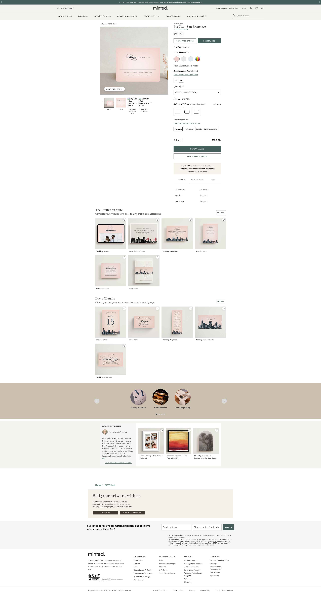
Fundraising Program (192, 570)
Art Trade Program (191, 567)
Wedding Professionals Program (193, 574)
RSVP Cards (110, 485)
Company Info (140, 556)
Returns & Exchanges (167, 563)
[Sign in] (251, 8)
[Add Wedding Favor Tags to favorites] (124, 345)
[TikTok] (95, 575)
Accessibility (205, 590)
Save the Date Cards (137, 251)
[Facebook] (89, 575)
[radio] (176, 80)
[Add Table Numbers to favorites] (124, 308)
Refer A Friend (215, 572)
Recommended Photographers (215, 567)
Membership (214, 575)
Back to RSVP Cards (109, 24)
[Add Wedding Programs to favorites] (190, 308)
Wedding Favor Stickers (205, 340)
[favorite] (182, 34)
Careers (137, 563)
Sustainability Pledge (142, 576)
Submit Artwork (235, 8)
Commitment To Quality (143, 570)
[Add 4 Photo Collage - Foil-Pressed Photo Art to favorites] (161, 430)
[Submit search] (233, 15)
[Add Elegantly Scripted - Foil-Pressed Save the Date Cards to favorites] (216, 430)
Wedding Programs (170, 340)
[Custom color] (198, 59)
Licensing (187, 582)
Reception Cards (102, 288)
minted (60, 8)
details (181, 180)
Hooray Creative (182, 29)
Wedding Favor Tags (104, 377)
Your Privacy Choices (167, 573)
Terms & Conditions (159, 590)
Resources (214, 556)
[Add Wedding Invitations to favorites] (190, 219)
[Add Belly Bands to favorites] (157, 257)
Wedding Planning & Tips (219, 560)
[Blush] (177, 59)
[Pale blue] (191, 59)
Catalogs (213, 563)
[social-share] (176, 34)
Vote (244, 8)
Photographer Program (193, 563)
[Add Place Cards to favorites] (157, 308)
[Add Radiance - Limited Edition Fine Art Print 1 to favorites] (189, 430)
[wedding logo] (160, 8)
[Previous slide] (102, 103)
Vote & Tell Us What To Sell (132, 512)
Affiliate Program (190, 560)
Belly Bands (133, 288)
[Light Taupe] (184, 59)
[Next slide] (151, 103)
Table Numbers (101, 340)
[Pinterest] (92, 575)
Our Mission (138, 560)
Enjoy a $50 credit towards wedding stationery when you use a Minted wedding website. (152, 2)
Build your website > (194, 2)
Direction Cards (201, 251)
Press (136, 567)
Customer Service (167, 556)
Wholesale (188, 579)
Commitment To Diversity (143, 573)
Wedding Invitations (170, 251)
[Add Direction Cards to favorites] (223, 219)
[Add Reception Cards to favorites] (124, 257)
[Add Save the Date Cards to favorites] (157, 219)
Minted (98, 485)
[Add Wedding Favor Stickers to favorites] (223, 308)
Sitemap (192, 590)
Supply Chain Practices (224, 590)
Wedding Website (102, 251)
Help (161, 560)
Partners (188, 556)
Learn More (105, 512)
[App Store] (94, 580)
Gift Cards (163, 570)
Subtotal (178, 140)
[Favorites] (256, 8)
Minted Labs (139, 580)
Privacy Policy (178, 590)
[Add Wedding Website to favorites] (124, 219)
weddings (69, 8)
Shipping (162, 567)
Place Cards (133, 340)
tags (213, 180)
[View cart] (262, 8)
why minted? (197, 180)
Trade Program (221, 8)
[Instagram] (98, 575)
